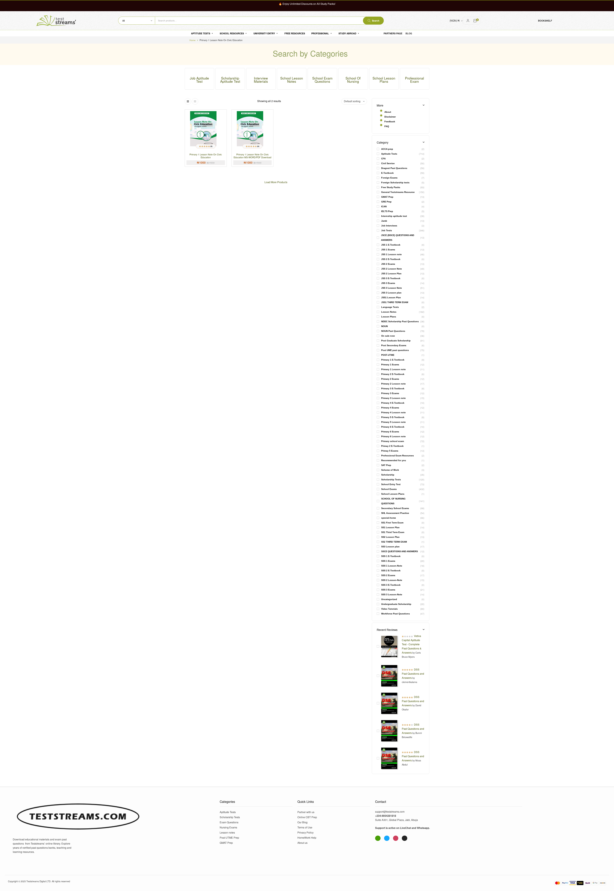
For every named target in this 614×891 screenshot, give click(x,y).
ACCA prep (387, 149)
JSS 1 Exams (388, 249)
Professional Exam (414, 80)
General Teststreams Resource (398, 192)
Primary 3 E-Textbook (392, 388)
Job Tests (386, 230)
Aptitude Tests (200, 33)
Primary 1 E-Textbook (392, 359)
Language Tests (390, 307)
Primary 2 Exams (390, 379)
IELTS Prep (387, 211)
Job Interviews (389, 225)
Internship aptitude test (394, 216)
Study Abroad (347, 33)
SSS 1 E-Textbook (391, 556)
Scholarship (387, 474)
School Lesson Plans (384, 80)
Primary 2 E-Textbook (392, 374)
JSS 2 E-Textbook (390, 259)
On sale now (388, 336)
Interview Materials (261, 80)
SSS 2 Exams (388, 575)
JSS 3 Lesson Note (391, 288)
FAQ (386, 126)
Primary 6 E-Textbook (392, 427)
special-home (388, 518)
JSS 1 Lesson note (391, 254)
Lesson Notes (388, 312)
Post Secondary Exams (393, 345)
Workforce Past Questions (395, 613)
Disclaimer (390, 116)
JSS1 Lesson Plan (391, 297)
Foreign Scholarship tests (395, 182)
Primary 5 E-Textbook (392, 417)
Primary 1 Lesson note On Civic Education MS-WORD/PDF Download (252, 156)
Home (192, 40)
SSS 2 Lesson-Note (391, 580)
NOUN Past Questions (393, 331)
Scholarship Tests (391, 479)
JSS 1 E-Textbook (390, 245)
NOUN (384, 326)
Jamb (384, 221)
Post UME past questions (395, 350)
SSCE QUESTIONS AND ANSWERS (399, 551)
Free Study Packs (390, 187)
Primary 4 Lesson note (393, 412)
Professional (320, 33)
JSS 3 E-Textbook (390, 278)
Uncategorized (389, 599)
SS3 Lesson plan (390, 546)
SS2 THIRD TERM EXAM (394, 542)
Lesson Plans (388, 316)
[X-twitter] (404, 838)
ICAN (384, 206)
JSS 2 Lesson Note (391, 268)
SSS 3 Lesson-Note (391, 594)
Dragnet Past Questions (394, 168)
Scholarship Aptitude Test (230, 80)
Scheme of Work (390, 470)
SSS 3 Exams (388, 589)
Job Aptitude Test (199, 80)
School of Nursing (353, 80)
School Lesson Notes (291, 80)
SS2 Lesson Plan (390, 537)
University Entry (264, 33)
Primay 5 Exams (389, 450)
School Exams (389, 489)
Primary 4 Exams (390, 407)
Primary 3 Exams (390, 393)
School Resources (232, 33)
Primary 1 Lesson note (393, 369)
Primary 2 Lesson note (393, 383)
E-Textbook (387, 173)
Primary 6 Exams (390, 431)
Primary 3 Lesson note (393, 398)
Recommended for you (393, 460)
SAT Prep (386, 465)
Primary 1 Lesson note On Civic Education (205, 156)
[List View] (195, 101)
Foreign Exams (389, 177)
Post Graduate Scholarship (396, 340)
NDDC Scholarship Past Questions (400, 321)
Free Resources (294, 33)
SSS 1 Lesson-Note (391, 565)
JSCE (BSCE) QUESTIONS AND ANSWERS (397, 237)
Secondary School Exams (395, 508)
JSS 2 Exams (388, 264)
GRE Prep (386, 201)
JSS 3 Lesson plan (391, 292)
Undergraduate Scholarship (396, 604)
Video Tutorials (389, 609)
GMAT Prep (387, 197)
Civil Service (388, 163)
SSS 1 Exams (388, 561)
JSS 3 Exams (388, 283)
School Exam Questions (322, 80)
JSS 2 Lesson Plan (391, 273)
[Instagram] (395, 838)
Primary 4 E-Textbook (392, 403)
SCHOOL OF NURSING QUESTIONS (393, 501)
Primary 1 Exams (390, 364)
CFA (383, 158)
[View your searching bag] (475, 21)
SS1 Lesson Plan (390, 527)
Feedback (389, 121)
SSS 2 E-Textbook (391, 570)
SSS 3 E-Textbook (391, 585)
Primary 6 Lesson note (393, 436)
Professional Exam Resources (397, 455)
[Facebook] (387, 838)
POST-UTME (387, 355)
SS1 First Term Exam (392, 522)
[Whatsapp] (378, 838)
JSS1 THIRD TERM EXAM (394, 302)
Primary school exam (392, 441)
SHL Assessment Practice (395, 513)
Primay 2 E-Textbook (392, 446)
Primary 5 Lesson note (393, 422)
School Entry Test (391, 484)
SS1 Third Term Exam (392, 532)
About (387, 112)
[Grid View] (188, 101)
